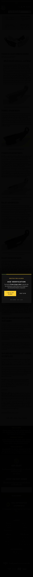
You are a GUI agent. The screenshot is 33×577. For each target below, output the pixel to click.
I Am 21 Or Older (10, 293)
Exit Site (23, 293)
